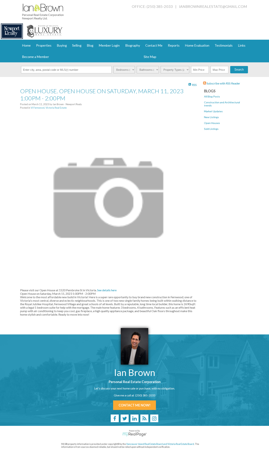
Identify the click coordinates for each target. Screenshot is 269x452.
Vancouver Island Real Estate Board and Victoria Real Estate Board (160, 443)
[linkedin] (134, 418)
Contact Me (153, 45)
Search (239, 69)
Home (26, 45)
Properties (43, 45)
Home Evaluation (197, 45)
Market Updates (213, 111)
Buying (62, 45)
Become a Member (35, 57)
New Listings (211, 117)
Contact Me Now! (134, 405)
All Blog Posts (212, 96)
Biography (132, 45)
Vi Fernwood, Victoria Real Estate (49, 107)
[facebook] (115, 418)
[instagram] (154, 418)
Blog (90, 45)
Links (241, 45)
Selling (76, 45)
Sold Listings (211, 128)
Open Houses (212, 123)
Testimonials (224, 45)
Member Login (109, 45)
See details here (107, 290)
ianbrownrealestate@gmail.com (213, 6)
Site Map (150, 57)
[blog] (144, 418)
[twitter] (125, 418)
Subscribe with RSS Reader (223, 83)
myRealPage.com (134, 434)
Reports (174, 45)
